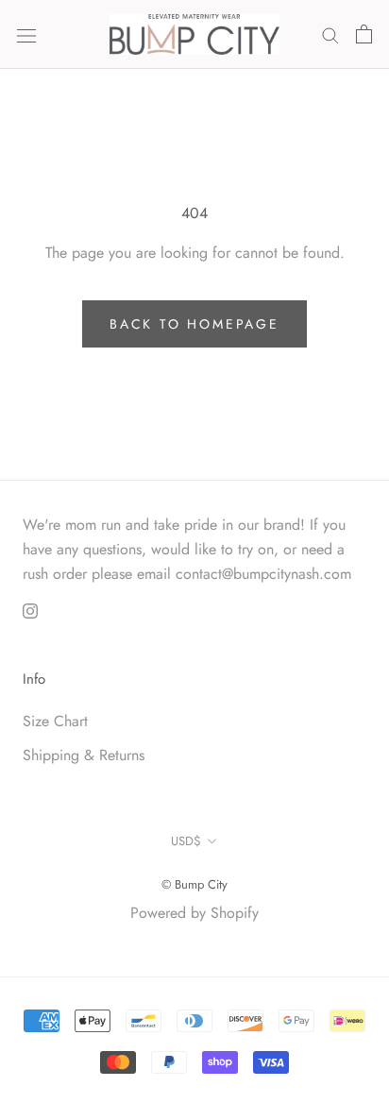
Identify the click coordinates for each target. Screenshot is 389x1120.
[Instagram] (30, 610)
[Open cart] (364, 34)
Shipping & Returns (83, 755)
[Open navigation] (26, 34)
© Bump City (194, 884)
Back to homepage (194, 323)
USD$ (186, 841)
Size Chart (55, 721)
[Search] (330, 33)
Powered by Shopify (194, 913)
